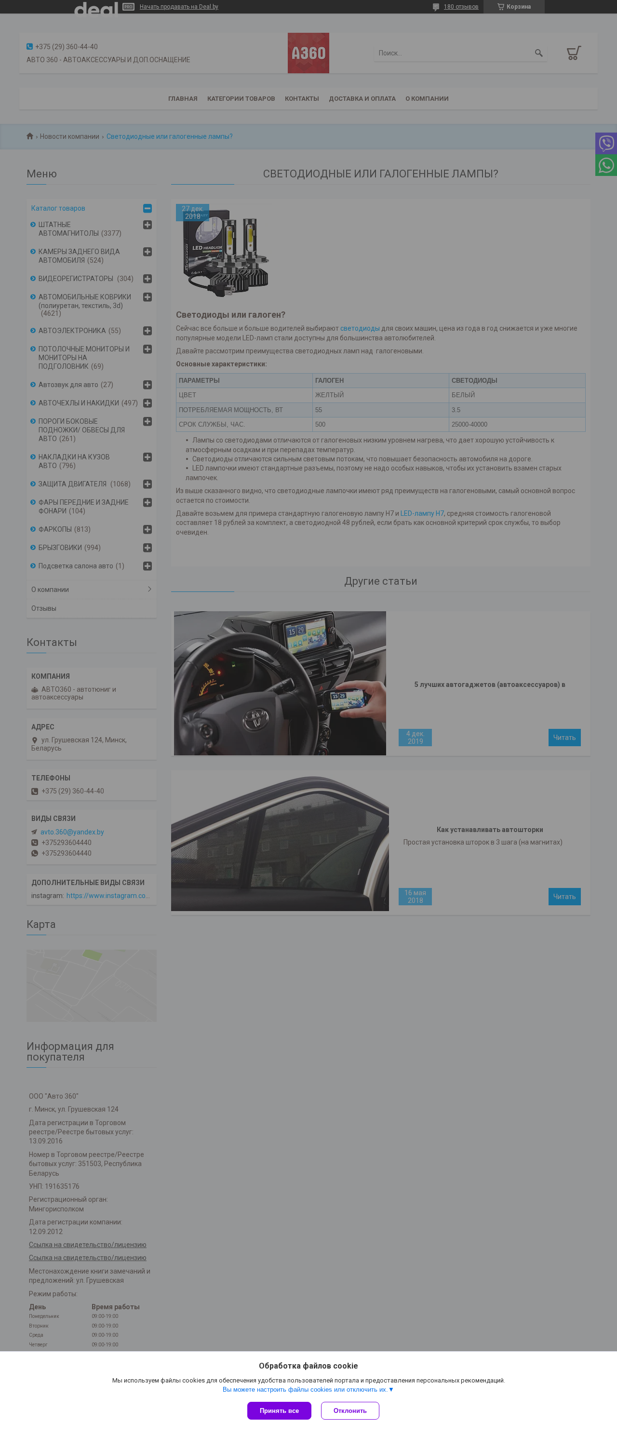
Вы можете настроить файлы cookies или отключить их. (305, 1389)
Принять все (279, 1410)
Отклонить (350, 1410)
